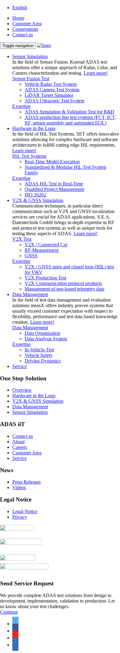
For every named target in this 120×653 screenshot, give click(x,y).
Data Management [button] (30, 294)
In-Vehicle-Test (39, 349)
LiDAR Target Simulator (49, 95)
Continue (9, 612)
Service (19, 366)
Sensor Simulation (30, 412)
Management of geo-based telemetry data (64, 288)
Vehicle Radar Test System (51, 84)
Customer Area (27, 23)
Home (18, 18)
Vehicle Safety (39, 355)
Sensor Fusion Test (30, 78)
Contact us (22, 34)
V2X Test (21, 239)
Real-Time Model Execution (52, 161)
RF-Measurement (41, 250)
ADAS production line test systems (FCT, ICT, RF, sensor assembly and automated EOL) (70, 120)
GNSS (31, 255)
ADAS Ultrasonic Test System (54, 100)
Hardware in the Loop (33, 395)
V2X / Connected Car (46, 244)
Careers (19, 447)
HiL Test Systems (29, 156)
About (18, 441)
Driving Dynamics (43, 360)
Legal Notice (25, 511)
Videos (19, 487)
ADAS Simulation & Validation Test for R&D (69, 111)
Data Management (30, 327)
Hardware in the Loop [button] (33, 128)
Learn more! (96, 73)
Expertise (21, 106)
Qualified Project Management (54, 189)
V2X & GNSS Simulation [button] (37, 200)
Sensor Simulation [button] (30, 56)
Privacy (19, 517)
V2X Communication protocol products (63, 283)
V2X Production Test (45, 277)
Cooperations (25, 29)
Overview (22, 390)
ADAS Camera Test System (52, 89)
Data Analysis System (46, 338)
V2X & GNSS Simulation (37, 401)
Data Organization (42, 333)
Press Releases (26, 482)
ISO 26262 (35, 194)
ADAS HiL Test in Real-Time (54, 183)
